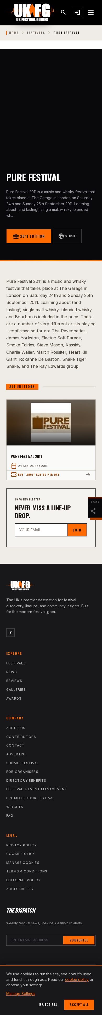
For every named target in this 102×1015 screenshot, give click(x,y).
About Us (16, 728)
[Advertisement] (51, 102)
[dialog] (51, 990)
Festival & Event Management (36, 789)
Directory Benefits (26, 780)
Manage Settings (20, 993)
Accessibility (20, 889)
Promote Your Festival (30, 798)
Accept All (79, 1004)
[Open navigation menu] (91, 12)
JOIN (77, 530)
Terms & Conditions (27, 871)
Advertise (16, 754)
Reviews (14, 681)
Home (14, 33)
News (11, 672)
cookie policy (77, 979)
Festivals (36, 33)
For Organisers (22, 772)
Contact (15, 745)
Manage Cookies (22, 863)
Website (67, 236)
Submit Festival (22, 763)
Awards (13, 698)
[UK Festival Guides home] (51, 586)
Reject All (48, 1004)
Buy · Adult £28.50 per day (35, 475)
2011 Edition (29, 236)
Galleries (16, 690)
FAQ (10, 815)
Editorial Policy (23, 880)
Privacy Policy (21, 845)
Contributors (21, 737)
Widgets (14, 807)
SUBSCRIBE (79, 940)
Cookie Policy (20, 854)
